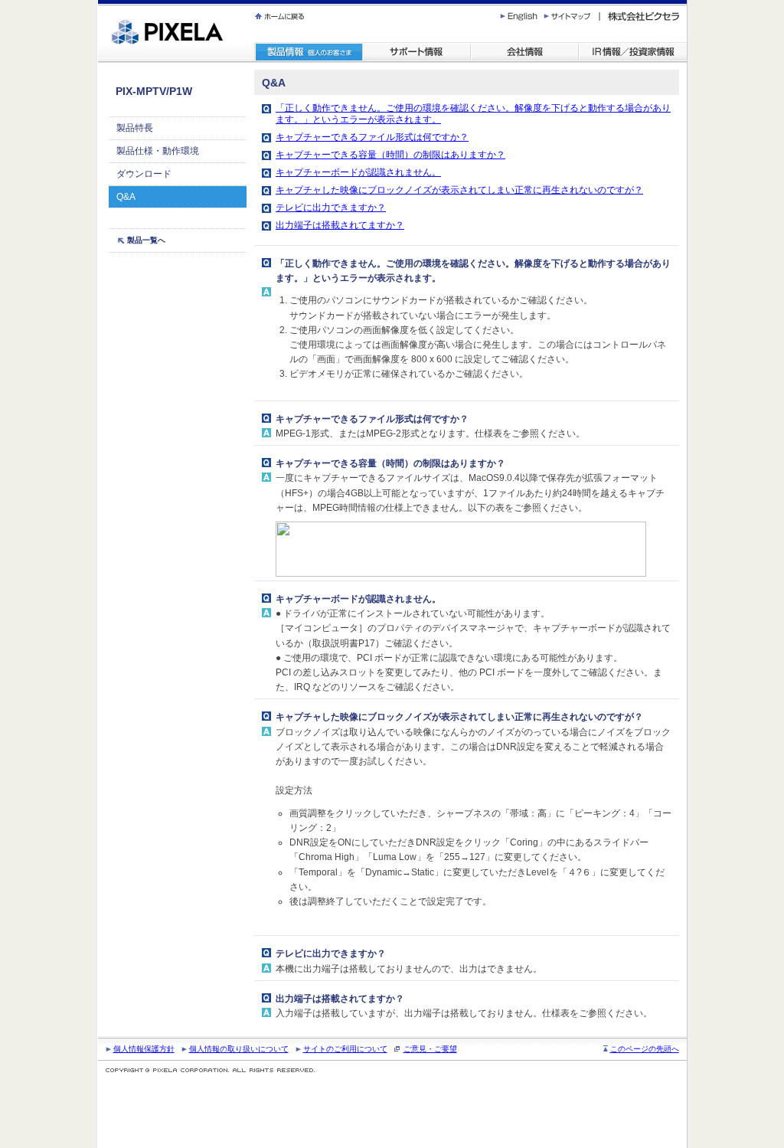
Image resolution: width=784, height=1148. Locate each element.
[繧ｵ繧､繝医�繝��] (571, 16)
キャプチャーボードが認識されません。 (358, 172)
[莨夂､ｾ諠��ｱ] (525, 52)
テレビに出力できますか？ (331, 207)
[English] (521, 16)
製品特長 (134, 128)
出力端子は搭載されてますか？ (340, 225)
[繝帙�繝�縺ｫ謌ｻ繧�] (281, 16)
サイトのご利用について (345, 1049)
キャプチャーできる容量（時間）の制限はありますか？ (390, 154)
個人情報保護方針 (144, 1049)
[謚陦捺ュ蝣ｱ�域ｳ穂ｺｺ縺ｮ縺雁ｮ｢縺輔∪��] (436, 16)
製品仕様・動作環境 (157, 151)
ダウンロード (144, 173)
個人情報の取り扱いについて (239, 1049)
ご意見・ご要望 (430, 1049)
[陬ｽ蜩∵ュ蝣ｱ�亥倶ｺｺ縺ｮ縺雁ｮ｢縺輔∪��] (308, 52)
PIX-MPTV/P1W (154, 91)
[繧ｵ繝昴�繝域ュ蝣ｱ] (417, 52)
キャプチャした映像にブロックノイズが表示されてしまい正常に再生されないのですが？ (459, 190)
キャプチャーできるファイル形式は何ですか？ (372, 137)
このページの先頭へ (644, 1049)
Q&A (126, 196)
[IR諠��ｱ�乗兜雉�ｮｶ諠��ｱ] (633, 52)
